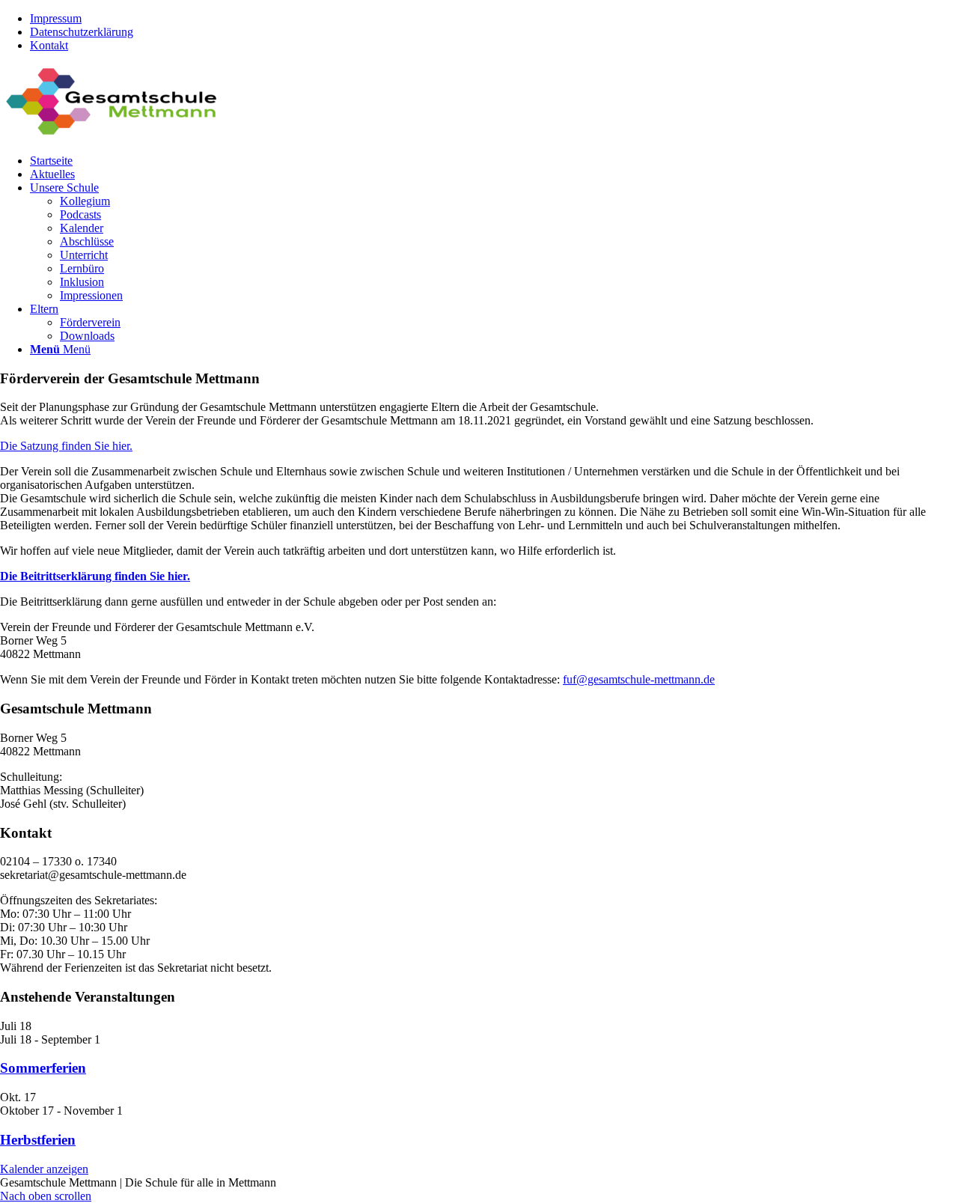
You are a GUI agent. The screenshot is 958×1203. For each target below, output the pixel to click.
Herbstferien (38, 1140)
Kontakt (49, 45)
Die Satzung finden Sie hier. (66, 445)
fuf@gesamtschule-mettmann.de (639, 679)
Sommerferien (43, 1068)
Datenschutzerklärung (81, 31)
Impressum (56, 18)
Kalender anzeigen (44, 1169)
